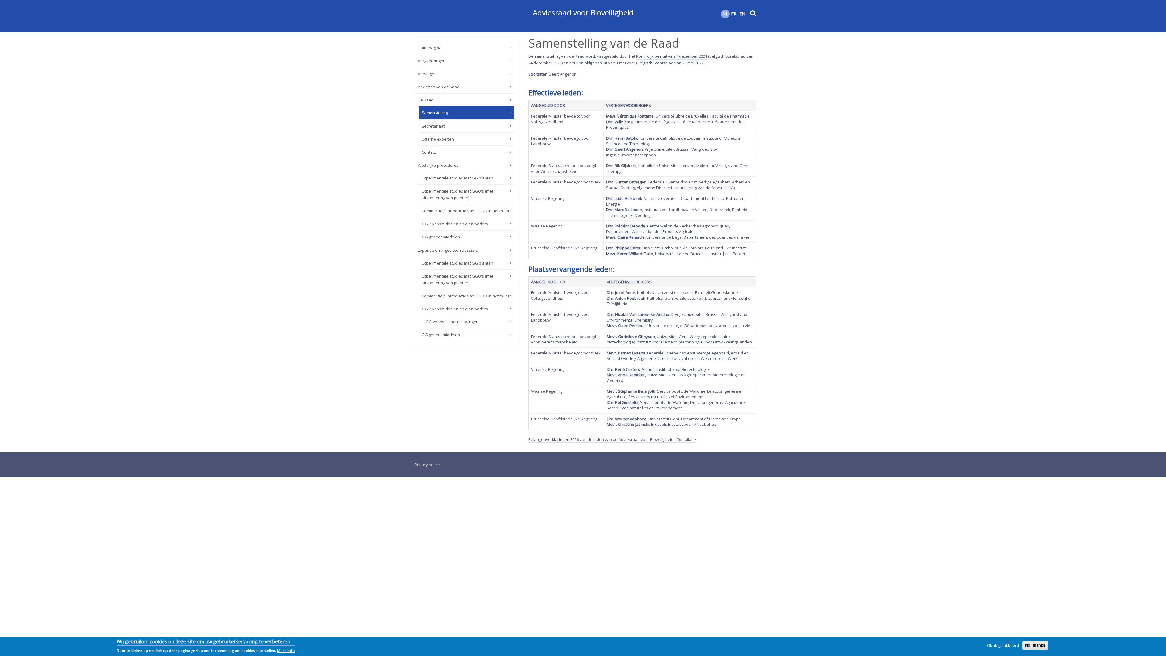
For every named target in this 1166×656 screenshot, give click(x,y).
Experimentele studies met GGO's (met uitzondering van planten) (457, 194)
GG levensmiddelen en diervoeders (455, 224)
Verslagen (427, 74)
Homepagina (430, 47)
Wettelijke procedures (438, 165)
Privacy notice (427, 464)
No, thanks (1035, 645)
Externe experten (438, 139)
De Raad (426, 100)
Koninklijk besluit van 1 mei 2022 (605, 63)
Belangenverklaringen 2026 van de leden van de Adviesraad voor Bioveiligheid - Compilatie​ (612, 439)
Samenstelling (435, 112)
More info (286, 650)
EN (742, 14)
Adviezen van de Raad (438, 87)
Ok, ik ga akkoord (1003, 645)
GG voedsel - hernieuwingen (452, 321)
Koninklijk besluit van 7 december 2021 (671, 56)
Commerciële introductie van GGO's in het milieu (466, 211)
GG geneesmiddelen (441, 237)
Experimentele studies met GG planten (457, 178)
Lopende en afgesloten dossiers (448, 250)
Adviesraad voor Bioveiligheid (583, 12)
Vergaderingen (431, 60)
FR (733, 14)
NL (725, 14)
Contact (429, 152)
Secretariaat (433, 126)
